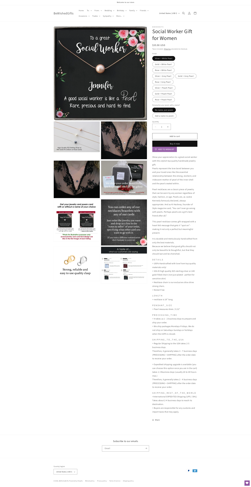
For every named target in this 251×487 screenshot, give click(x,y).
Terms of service (114, 481)
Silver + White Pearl (163, 58)
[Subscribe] (146, 448)
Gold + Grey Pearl (186, 76)
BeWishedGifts (64, 481)
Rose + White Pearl (163, 70)
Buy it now (175, 143)
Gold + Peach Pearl (163, 94)
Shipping (167, 49)
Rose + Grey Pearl (163, 82)
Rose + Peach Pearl (163, 99)
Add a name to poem (164, 116)
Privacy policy (102, 481)
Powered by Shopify (76, 481)
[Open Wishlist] (247, 483)
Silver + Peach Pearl (164, 88)
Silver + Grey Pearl (163, 76)
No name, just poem (164, 110)
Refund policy (90, 481)
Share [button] (157, 420)
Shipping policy (128, 481)
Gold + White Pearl (163, 64)
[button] (89, 10)
